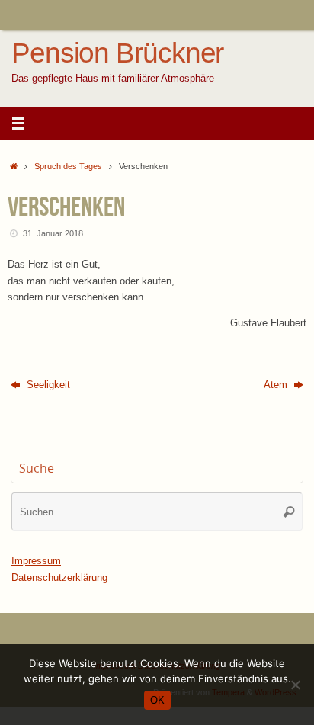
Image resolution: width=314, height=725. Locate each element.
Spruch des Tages (68, 166)
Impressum (36, 561)
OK (157, 700)
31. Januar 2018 (53, 233)
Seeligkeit (47, 385)
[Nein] (295, 684)
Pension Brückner (117, 53)
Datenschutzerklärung (59, 578)
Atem (277, 385)
